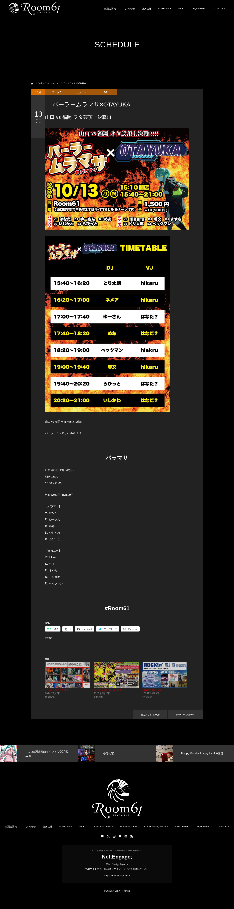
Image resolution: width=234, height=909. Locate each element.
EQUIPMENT (200, 8)
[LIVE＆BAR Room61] (34, 8)
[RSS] (131, 836)
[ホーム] (32, 83)
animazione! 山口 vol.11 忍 (108, 690)
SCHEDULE (164, 8)
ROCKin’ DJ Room (152, 690)
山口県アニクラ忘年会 (57, 690)
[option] (69, 753)
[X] (108, 836)
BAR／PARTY (182, 826)
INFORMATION (128, 826)
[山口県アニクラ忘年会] (67, 675)
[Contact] (125, 836)
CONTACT (219, 8)
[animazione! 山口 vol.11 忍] (116, 675)
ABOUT (182, 8)
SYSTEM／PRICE (103, 826)
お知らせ (130, 8)
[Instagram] (114, 836)
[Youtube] (120, 836)
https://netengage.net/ (117, 875)
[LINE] (102, 836)
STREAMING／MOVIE (156, 826)
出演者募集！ (111, 8)
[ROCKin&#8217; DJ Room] (165, 675)
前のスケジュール (150, 714)
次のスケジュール (185, 714)
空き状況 (146, 8)
